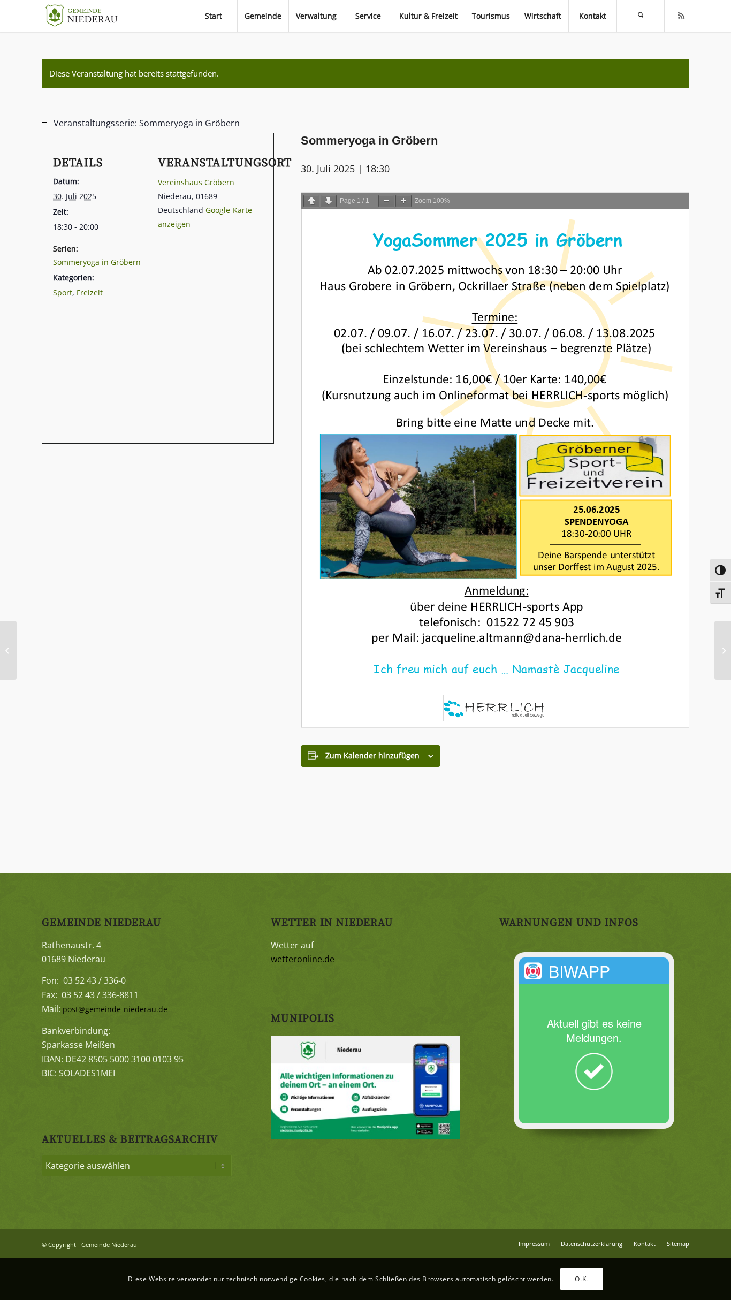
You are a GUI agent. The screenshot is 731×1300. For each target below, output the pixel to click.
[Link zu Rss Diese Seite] (681, 15)
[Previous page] (311, 201)
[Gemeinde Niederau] (84, 16)
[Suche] (640, 16)
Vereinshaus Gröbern (196, 182)
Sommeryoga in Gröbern (97, 262)
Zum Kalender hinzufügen (372, 755)
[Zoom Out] (386, 201)
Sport (62, 292)
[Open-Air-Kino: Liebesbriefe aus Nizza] (8, 650)
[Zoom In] (403, 201)
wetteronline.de (302, 959)
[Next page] (329, 201)
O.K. (581, 1278)
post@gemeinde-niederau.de (115, 1009)
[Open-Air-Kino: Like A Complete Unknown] (722, 650)
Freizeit (90, 292)
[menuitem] (213, 16)
